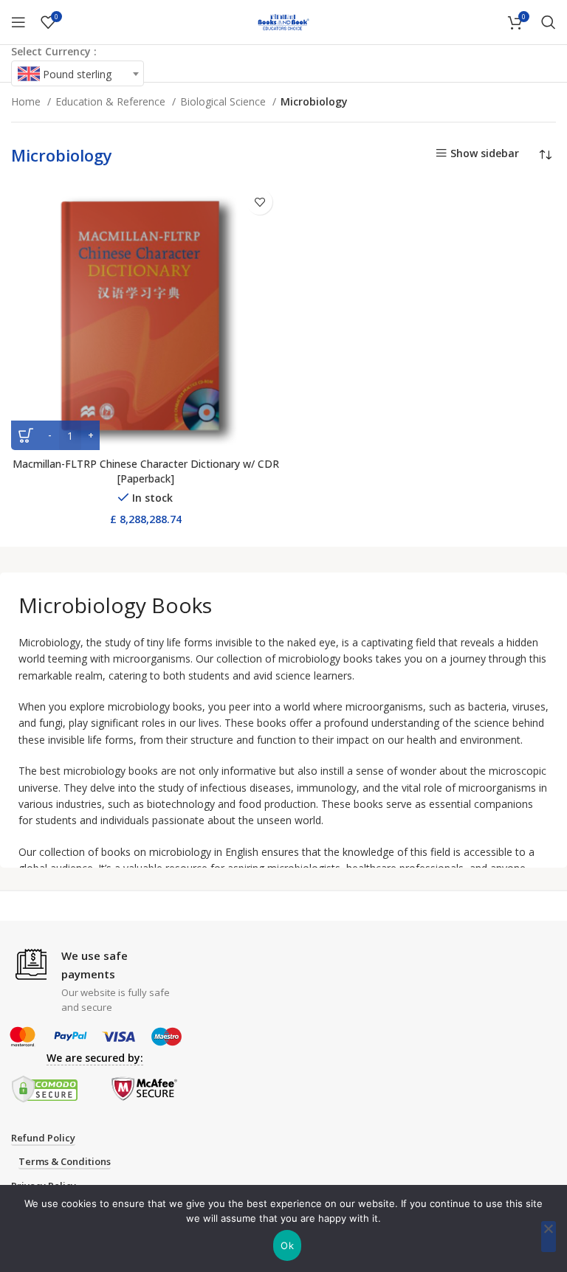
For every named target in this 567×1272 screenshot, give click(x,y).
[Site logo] (283, 21)
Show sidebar (484, 153)
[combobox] (77, 73)
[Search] (548, 22)
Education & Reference (111, 101)
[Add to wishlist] (259, 202)
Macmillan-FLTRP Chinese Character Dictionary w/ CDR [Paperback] (146, 471)
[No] (548, 1236)
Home (27, 101)
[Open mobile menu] (18, 22)
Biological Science (224, 101)
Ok (287, 1245)
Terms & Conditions (64, 1162)
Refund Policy (43, 1138)
